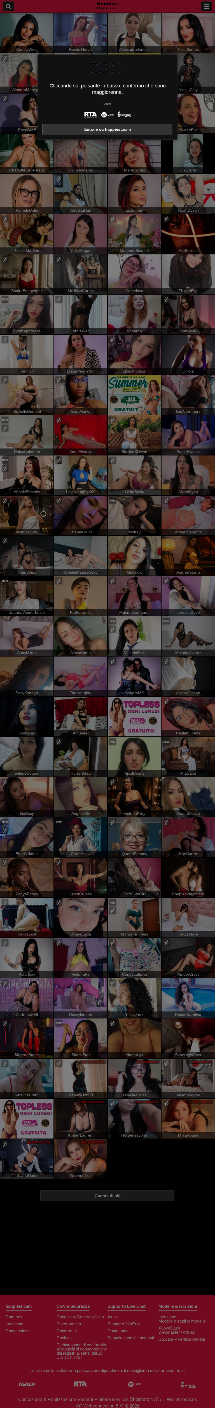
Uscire (107, 103)
